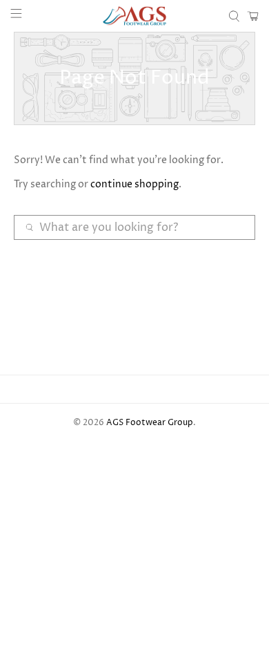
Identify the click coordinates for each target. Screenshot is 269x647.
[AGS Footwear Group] (135, 15)
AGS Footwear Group (149, 423)
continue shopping (134, 184)
